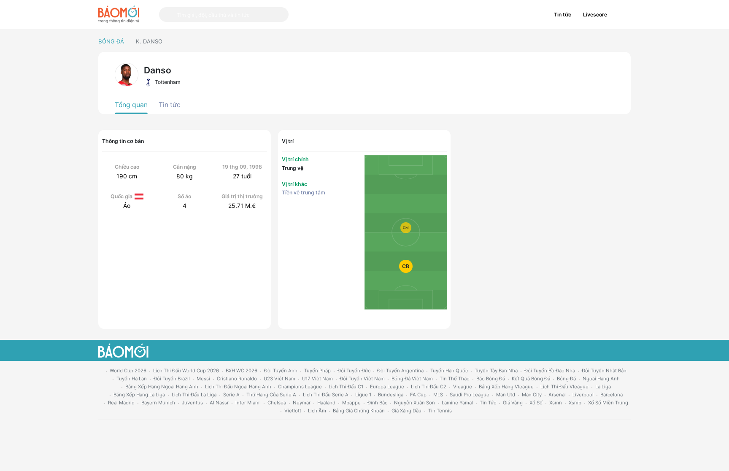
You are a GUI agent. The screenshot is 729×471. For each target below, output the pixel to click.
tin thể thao (455, 379)
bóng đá (566, 379)
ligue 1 (363, 395)
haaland (326, 403)
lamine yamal (457, 403)
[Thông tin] (622, 15)
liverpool (583, 395)
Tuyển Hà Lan (131, 379)
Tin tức (562, 14)
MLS (438, 395)
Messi (203, 379)
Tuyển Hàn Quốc (449, 371)
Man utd (505, 395)
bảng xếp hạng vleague (506, 387)
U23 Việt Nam (279, 379)
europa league (387, 387)
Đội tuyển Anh (280, 371)
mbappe (351, 403)
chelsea (276, 403)
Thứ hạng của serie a (271, 395)
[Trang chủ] (118, 14)
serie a (231, 395)
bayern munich (158, 403)
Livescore (595, 14)
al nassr (219, 403)
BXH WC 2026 (241, 371)
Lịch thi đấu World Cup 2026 (186, 371)
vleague (462, 387)
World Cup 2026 (128, 371)
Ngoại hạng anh (601, 379)
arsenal (557, 395)
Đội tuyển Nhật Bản (604, 371)
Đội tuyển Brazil (172, 379)
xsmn (555, 403)
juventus (192, 403)
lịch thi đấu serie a (325, 395)
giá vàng (513, 403)
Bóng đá (111, 41)
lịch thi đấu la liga (194, 395)
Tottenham (167, 82)
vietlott (292, 411)
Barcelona (611, 395)
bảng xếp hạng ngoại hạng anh (161, 387)
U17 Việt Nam (317, 379)
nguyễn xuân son (414, 403)
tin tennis (440, 411)
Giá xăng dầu (406, 411)
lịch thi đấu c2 (428, 387)
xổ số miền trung (608, 403)
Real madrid (121, 403)
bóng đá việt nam (412, 379)
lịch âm (317, 411)
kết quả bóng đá (531, 379)
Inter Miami (248, 403)
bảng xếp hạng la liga (139, 395)
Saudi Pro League (469, 395)
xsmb (575, 403)
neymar (301, 403)
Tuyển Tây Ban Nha (496, 371)
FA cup (418, 395)
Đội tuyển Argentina (400, 371)
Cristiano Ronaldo (237, 379)
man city (532, 395)
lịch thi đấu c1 (346, 387)
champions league (300, 387)
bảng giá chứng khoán (359, 411)
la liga (603, 387)
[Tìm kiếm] (168, 14)
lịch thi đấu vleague (564, 387)
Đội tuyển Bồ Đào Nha (549, 371)
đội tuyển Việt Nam (362, 379)
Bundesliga (390, 395)
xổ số (536, 403)
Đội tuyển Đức (354, 371)
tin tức (488, 403)
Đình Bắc (377, 403)
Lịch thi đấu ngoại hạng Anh (238, 387)
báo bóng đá (490, 379)
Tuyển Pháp (317, 371)
